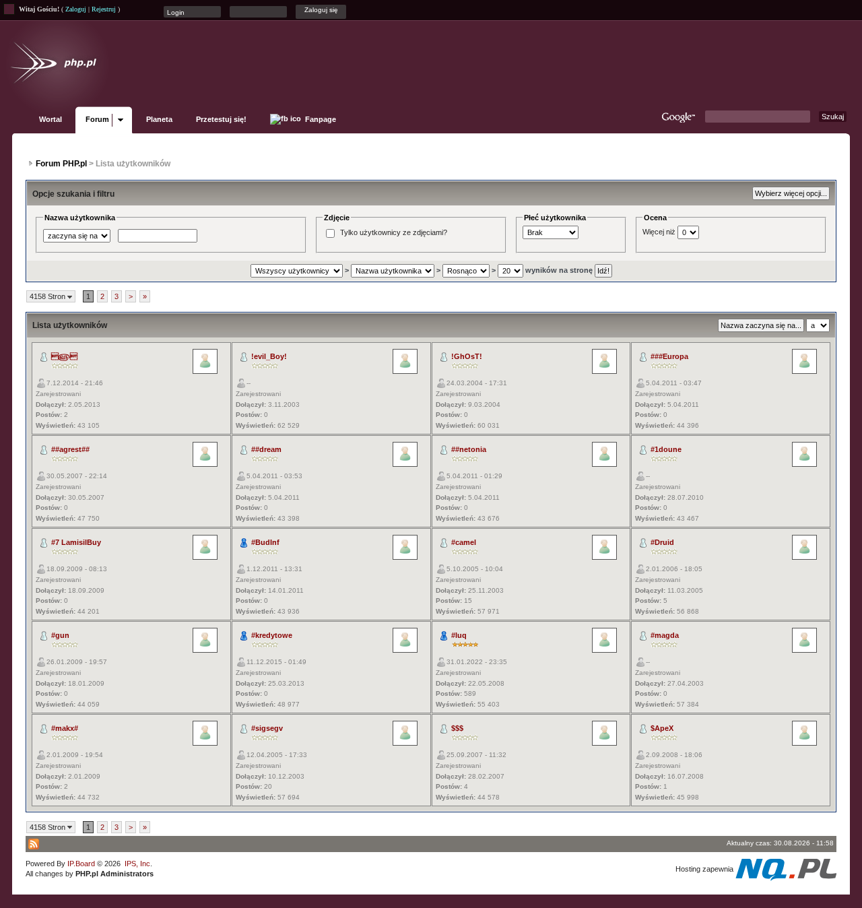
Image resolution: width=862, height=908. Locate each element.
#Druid (662, 542)
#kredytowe (271, 635)
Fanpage (319, 119)
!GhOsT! (466, 356)
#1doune (666, 449)
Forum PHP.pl (61, 163)
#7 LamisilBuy (76, 542)
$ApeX (662, 728)
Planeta (159, 119)
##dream (266, 449)
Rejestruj (104, 9)
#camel (463, 542)
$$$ (457, 728)
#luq (459, 635)
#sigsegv (267, 728)
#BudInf (265, 542)
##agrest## (70, 449)
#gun (60, 635)
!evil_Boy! (269, 356)
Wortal (50, 119)
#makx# (64, 728)
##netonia (468, 449)
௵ (64, 356)
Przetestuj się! (221, 119)
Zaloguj (75, 9)
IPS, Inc (137, 864)
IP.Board (81, 864)
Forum (97, 119)
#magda (665, 635)
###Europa (669, 356)
